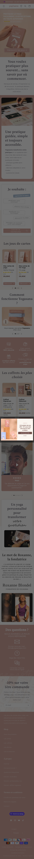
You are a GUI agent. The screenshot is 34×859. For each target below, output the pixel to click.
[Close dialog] (32, 419)
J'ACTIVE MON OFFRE (25, 433)
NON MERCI (25, 435)
